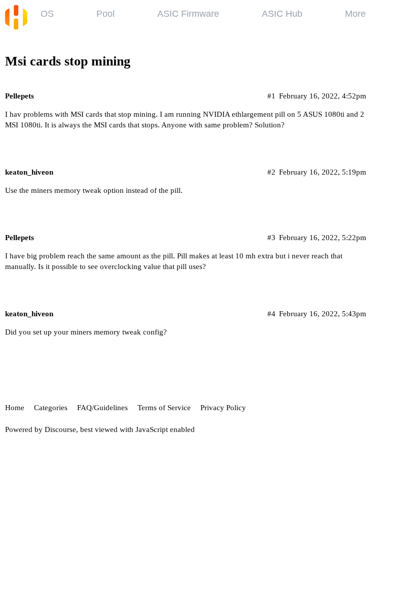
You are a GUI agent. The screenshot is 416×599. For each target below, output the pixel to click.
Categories (50, 408)
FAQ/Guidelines (102, 408)
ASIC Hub (282, 14)
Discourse (60, 429)
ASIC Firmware (188, 14)
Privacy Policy (223, 408)
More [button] (355, 14)
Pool (105, 14)
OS (47, 14)
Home (14, 408)
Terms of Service (164, 408)
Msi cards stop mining (67, 61)
